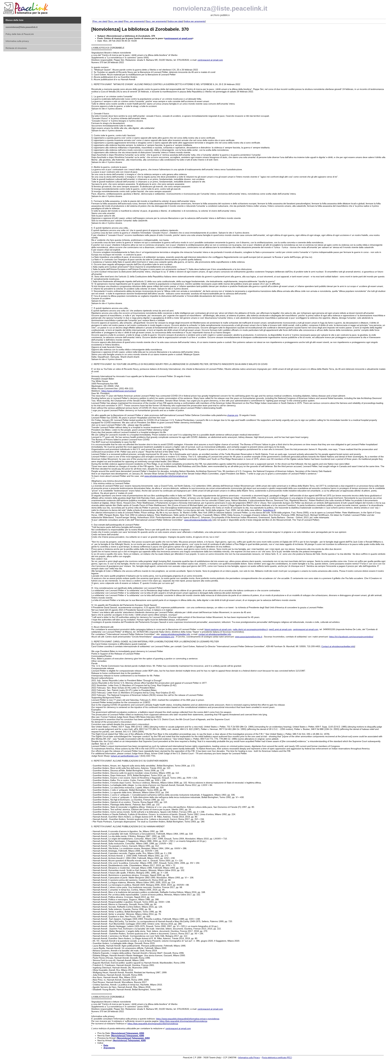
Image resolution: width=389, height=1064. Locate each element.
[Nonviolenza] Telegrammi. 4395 (127, 1035)
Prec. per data (100, 21)
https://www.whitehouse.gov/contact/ (118, 391)
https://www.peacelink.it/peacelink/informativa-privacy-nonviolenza (187, 1018)
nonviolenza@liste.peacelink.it (220, 8)
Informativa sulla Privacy (249, 1057)
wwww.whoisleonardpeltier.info (175, 634)
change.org (232, 415)
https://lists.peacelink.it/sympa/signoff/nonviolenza (183, 1021)
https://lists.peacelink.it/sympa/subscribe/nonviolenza (152, 1023)
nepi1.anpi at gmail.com (280, 629)
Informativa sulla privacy (17, 41)
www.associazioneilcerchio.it (248, 636)
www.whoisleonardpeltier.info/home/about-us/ (166, 476)
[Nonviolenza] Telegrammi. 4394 (127, 1033)
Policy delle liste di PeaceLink (20, 34)
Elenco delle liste (14, 20)
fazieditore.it (269, 510)
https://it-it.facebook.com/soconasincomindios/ (351, 636)
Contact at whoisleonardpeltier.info (338, 646)
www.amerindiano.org (163, 636)
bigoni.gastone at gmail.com (218, 629)
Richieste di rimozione (16, 48)
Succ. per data (115, 21)
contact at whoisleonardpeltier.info (214, 634)
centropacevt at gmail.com (178, 38)
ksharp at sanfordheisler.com (125, 756)
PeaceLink (26, 7)
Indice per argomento (194, 21)
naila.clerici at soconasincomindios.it (250, 629)
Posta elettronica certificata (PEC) (277, 1057)
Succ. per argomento (156, 21)
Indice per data (175, 21)
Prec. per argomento (134, 21)
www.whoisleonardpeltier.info (198, 520)
